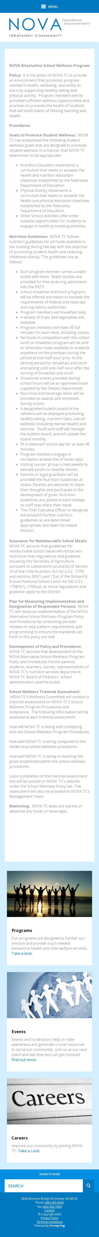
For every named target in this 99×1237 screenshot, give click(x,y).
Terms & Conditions (50, 1222)
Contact (49, 1210)
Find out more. (24, 1059)
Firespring (57, 1226)
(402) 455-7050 (52, 1207)
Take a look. (22, 953)
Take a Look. (29, 1150)
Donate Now (49, 1174)
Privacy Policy (49, 1218)
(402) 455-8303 (54, 1202)
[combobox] (44, 1185)
